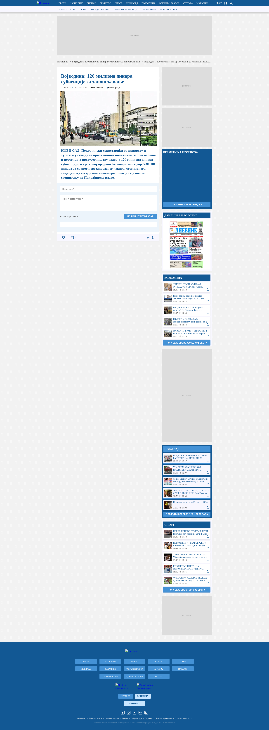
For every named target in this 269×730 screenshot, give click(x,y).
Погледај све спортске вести (187, 590)
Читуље (159, 676)
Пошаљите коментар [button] (140, 216)
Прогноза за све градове (187, 204)
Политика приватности (183, 718)
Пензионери (148, 9)
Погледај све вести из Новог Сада (187, 514)
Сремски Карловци (125, 9)
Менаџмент (81, 718)
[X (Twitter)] (134, 712)
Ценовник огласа (95, 718)
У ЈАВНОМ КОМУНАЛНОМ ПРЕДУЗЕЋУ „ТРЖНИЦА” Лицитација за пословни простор (186, 470)
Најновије (76, 3)
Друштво (105, 3)
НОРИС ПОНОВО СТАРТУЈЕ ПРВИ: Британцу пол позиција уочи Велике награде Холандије (186, 534)
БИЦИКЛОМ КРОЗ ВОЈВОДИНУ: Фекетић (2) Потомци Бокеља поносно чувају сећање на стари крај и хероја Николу (186, 310)
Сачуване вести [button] (226, 3)
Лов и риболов (110, 676)
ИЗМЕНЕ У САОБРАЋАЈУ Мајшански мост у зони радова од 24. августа (186, 322)
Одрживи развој (169, 3)
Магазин (202, 3)
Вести (62, 3)
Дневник (99, 87)
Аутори (125, 718)
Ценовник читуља (112, 718)
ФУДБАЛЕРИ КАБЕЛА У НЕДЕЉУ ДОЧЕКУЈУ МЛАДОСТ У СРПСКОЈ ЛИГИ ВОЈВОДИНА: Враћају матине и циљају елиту (186, 581)
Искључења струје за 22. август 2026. (186, 505)
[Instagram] (128, 712)
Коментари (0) (114, 87)
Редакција (148, 718)
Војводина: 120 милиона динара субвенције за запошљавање (106, 61)
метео (62, 9)
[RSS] (146, 712)
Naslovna (134, 703)
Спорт (118, 3)
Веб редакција (136, 718)
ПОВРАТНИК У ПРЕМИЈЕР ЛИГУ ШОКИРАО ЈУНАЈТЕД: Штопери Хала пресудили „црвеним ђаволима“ (186, 546)
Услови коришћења (69, 216)
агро (73, 9)
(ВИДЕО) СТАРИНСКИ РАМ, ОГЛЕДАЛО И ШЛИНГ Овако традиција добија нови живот (186, 287)
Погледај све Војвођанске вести (187, 343)
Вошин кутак (168, 9)
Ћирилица (142, 696)
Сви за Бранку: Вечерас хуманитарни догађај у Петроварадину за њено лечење (186, 482)
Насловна (62, 61)
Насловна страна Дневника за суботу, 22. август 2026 (186, 244)
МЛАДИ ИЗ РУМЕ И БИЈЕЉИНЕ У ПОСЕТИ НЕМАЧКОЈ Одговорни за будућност (186, 334)
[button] (213, 3)
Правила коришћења (164, 718)
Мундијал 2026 (100, 9)
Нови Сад (132, 3)
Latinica (125, 696)
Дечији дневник (134, 676)
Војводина (149, 3)
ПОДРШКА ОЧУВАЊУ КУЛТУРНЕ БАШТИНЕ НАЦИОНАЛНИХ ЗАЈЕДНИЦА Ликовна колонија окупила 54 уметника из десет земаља (186, 458)
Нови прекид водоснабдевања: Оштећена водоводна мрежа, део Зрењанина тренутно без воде (186, 299)
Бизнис (91, 3)
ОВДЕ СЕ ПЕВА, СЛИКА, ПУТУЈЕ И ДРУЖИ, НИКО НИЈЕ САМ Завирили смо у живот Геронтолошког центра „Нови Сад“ (186, 493)
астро (83, 9)
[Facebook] (123, 712)
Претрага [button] (231, 3)
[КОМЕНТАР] (72, 237)
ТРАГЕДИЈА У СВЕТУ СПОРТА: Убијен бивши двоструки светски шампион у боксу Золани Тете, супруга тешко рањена (186, 557)
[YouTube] (140, 712)
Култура (188, 3)
